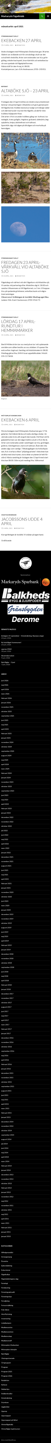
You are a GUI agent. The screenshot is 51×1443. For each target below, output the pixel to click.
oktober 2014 (6, 1130)
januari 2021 (6, 888)
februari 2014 (6, 1166)
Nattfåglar (5, 1354)
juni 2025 (4, 720)
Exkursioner (5, 1270)
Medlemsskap (6, 1336)
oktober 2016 (6, 1047)
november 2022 (7, 822)
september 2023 (7, 791)
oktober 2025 (6, 711)
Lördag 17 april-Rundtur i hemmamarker (18, 326)
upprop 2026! (6, 649)
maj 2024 (4, 760)
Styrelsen (5, 1402)
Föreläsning (5, 1288)
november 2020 (7, 892)
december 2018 (7, 954)
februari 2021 (6, 883)
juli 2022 (4, 830)
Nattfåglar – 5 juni (8, 662)
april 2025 (5, 729)
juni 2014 (4, 1148)
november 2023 (7, 782)
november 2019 (7, 919)
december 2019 (7, 914)
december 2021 (7, 857)
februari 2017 (6, 1029)
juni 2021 (4, 870)
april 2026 (5, 689)
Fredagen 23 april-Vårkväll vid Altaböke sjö (25, 267)
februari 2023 (6, 808)
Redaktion (21, 45)
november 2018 (7, 958)
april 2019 (5, 941)
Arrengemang (6, 1257)
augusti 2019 (6, 928)
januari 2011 (6, 1232)
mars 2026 (5, 694)
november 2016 (7, 1042)
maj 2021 (4, 875)
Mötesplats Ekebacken (11, 416)
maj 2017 (4, 1016)
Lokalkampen (6, 1323)
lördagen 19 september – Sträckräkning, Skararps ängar (22, 636)
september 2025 (7, 716)
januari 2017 (6, 1033)
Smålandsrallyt (6, 1394)
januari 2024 (6, 778)
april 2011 (5, 1219)
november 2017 (7, 998)
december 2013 (7, 1175)
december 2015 (7, 1073)
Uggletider (5, 1407)
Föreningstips (6, 1296)
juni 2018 (4, 972)
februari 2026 (6, 698)
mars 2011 (5, 1223)
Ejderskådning (6, 1266)
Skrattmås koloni (7, 656)
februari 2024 (6, 773)
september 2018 (7, 967)
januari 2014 (6, 1170)
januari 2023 (6, 813)
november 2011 (7, 1205)
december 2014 (7, 1122)
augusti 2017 (6, 1007)
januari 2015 (6, 1117)
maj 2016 (4, 1055)
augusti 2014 (6, 1139)
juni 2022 (4, 835)
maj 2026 (4, 685)
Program (4, 1367)
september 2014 (7, 1135)
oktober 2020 (6, 897)
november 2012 (7, 1197)
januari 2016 (6, 1069)
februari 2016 (6, 1064)
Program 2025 (6, 1371)
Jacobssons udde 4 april (21, 521)
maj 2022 (4, 839)
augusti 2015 (6, 1091)
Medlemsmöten (7, 1332)
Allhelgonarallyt (7, 1252)
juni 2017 (4, 1011)
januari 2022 (6, 853)
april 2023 (5, 804)
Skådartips (5, 1389)
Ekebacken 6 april (20, 419)
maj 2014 (4, 1152)
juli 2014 (4, 1144)
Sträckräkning (6, 1398)
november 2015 (7, 1077)
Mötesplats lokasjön (9, 1349)
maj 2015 (4, 1100)
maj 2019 (4, 936)
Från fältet (5, 1310)
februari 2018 (6, 985)
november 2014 (7, 1126)
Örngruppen (6, 1363)
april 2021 (5, 879)
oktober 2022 (6, 826)
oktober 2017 (6, 1002)
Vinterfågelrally (7, 1424)
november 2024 (7, 742)
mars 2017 (5, 1025)
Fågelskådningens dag (9, 1279)
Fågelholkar (5, 1274)
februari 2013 (6, 1188)
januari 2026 (6, 703)
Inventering (5, 1319)
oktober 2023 (6, 786)
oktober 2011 (6, 1210)
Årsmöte (4, 1261)
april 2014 (5, 1157)
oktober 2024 (6, 747)
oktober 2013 (6, 1183)
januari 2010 (6, 1236)
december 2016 (7, 1038)
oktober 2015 (6, 1082)
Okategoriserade (8, 515)
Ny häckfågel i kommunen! (11, 642)
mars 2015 (5, 1108)
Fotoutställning (7, 1305)
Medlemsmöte (6, 1327)
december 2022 (7, 817)
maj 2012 (4, 1201)
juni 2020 (4, 901)
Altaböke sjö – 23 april (25, 90)
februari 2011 (6, 1227)
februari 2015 (6, 1113)
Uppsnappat (6, 1416)
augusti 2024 (6, 755)
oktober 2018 (6, 963)
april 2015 (5, 1104)
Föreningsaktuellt (9, 36)
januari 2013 (6, 1192)
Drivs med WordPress (8, 1440)
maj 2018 (4, 976)
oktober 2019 (6, 923)
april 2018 (5, 980)
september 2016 (7, 1051)
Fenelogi (4, 1283)
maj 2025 (4, 725)
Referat (4, 86)
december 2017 (7, 994)
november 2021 (7, 861)
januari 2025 (6, 738)
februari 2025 (6, 733)
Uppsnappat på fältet (9, 1420)
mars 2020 (5, 905)
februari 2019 (6, 945)
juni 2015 (4, 1095)
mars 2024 (5, 769)
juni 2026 (4, 680)
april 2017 (5, 1020)
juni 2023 (4, 795)
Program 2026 (6, 1376)
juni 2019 (4, 932)
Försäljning (5, 1301)
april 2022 (5, 844)
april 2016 (5, 1060)
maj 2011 (4, 1214)
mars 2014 (5, 1161)
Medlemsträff (6, 1341)
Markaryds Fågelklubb (12, 16)
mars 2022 (5, 848)
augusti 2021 (6, 866)
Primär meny (48, 16)
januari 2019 (6, 950)
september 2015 (7, 1086)
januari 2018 (6, 989)
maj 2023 (4, 800)
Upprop (4, 1411)
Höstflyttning (6, 1314)
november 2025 (7, 707)
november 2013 (7, 1179)
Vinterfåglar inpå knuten (10, 1429)
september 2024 (7, 751)
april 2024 (5, 764)
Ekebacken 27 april (21, 40)
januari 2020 (6, 910)
